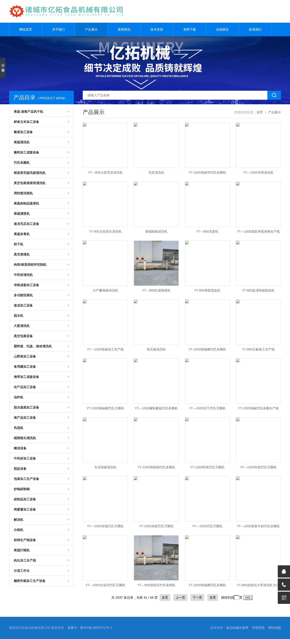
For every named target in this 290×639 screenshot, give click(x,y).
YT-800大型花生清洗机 (105, 231)
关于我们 (58, 29)
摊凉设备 (20, 448)
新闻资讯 (124, 29)
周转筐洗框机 (23, 193)
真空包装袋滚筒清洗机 (30, 183)
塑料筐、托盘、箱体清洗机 (33, 346)
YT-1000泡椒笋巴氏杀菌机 (207, 172)
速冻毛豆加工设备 (26, 224)
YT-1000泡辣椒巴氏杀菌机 (156, 467)
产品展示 (91, 29)
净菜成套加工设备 (26, 285)
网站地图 (274, 627)
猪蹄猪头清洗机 (25, 438)
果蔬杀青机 (22, 234)
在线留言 (222, 29)
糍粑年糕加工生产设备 (30, 581)
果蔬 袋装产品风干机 (28, 111)
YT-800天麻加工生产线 (258, 349)
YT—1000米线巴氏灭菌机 (105, 526)
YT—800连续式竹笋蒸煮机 (156, 585)
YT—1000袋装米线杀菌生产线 (258, 231)
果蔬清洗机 (22, 142)
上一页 (180, 597)
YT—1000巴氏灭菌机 (207, 526)
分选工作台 (22, 570)
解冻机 (18, 519)
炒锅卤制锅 (22, 489)
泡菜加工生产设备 (26, 479)
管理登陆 (258, 627)
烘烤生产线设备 (25, 540)
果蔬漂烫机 (22, 213)
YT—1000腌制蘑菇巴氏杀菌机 (156, 408)
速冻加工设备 (23, 305)
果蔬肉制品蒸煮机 (26, 203)
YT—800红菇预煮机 (156, 290)
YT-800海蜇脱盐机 (207, 290)
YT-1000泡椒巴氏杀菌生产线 (258, 408)
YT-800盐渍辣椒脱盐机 (258, 290)
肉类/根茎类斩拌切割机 (30, 264)
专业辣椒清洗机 (105, 467)
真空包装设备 (23, 336)
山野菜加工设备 (25, 356)
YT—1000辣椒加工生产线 (105, 349)
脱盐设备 (20, 468)
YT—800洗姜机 (207, 231)
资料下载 (189, 29)
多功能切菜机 (23, 295)
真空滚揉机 (22, 254)
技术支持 (156, 29)
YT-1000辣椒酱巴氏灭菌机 (105, 408)
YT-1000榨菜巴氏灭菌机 (207, 467)
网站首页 (25, 29)
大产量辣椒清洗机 (105, 290)
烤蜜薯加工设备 (25, 509)
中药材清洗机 (23, 275)
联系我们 (255, 29)
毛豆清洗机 (156, 172)
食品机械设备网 (237, 627)
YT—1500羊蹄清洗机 (258, 172)
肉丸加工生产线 (25, 560)
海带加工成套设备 (26, 377)
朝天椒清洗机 (156, 349)
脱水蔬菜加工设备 (26, 407)
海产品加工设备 (25, 417)
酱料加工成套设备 (26, 152)
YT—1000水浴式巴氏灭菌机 (105, 585)
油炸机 (18, 397)
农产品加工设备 (25, 387)
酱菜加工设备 (23, 132)
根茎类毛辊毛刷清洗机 (30, 173)
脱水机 (18, 315)
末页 (213, 597)
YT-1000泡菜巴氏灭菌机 (156, 526)
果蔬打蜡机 (22, 550)
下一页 (197, 597)
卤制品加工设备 (25, 499)
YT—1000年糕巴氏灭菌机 (258, 467)
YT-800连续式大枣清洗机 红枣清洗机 (258, 586)
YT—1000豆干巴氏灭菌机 (207, 408)
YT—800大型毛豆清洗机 (105, 172)
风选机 (18, 428)
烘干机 (18, 244)
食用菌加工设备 (25, 366)
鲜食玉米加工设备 (26, 122)
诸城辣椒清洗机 (156, 231)
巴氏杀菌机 (22, 162)
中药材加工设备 (25, 458)
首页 (259, 112)
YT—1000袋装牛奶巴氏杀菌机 (258, 526)
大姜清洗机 (22, 326)
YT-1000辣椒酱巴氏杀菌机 (207, 349)
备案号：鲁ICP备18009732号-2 (90, 627)
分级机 (18, 530)
